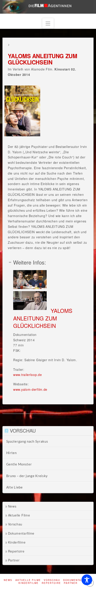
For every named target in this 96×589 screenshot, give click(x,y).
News (12, 506)
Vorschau (15, 524)
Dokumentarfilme (21, 533)
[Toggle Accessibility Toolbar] (87, 580)
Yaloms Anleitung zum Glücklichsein (31, 410)
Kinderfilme (17, 542)
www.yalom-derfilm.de (30, 389)
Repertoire (16, 551)
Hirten (11, 453)
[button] (48, 23)
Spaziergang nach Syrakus (27, 441)
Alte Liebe (14, 487)
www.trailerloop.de (27, 374)
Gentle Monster (19, 464)
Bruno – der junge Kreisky (27, 476)
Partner (14, 560)
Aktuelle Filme (19, 515)
